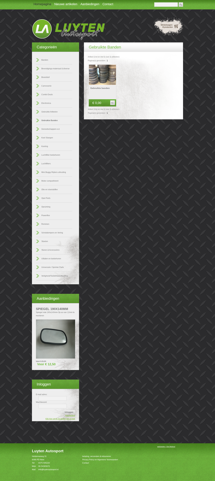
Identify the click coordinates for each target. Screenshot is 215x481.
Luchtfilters (46, 164)
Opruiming (45, 207)
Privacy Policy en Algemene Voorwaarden (100, 460)
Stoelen (44, 241)
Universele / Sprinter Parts (52, 267)
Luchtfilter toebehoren (50, 155)
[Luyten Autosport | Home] (68, 39)
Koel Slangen (47, 138)
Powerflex (45, 215)
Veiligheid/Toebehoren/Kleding (54, 276)
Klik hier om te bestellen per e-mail (60, 419)
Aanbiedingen (48, 298)
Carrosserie (46, 86)
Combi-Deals (47, 94)
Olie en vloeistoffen (49, 189)
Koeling (44, 146)
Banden (44, 60)
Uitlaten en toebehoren (51, 259)
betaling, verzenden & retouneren (96, 456)
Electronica (46, 103)
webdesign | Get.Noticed (166, 446)
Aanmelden (70, 415)
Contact (85, 463)
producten (168, 27)
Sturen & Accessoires (50, 250)
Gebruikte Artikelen (49, 112)
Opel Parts (45, 198)
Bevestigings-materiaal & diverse (55, 69)
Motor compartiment (49, 181)
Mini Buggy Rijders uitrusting (53, 172)
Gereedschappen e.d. (50, 129)
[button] (112, 102)
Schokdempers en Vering (52, 233)
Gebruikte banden (100, 88)
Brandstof (45, 77)
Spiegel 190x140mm (52, 309)
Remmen (45, 224)
